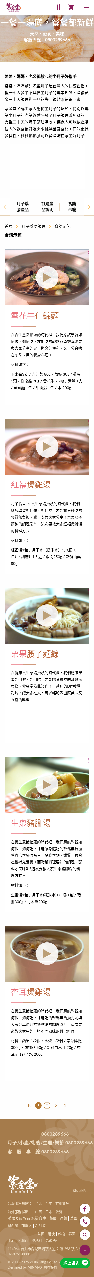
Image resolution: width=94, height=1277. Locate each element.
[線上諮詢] (85, 1263)
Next (89, 207)
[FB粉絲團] (85, 1209)
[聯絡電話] (85, 1221)
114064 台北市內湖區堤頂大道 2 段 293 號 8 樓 (45, 1249)
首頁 (9, 227)
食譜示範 (72, 207)
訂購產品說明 (47, 207)
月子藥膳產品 (23, 207)
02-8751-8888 (19, 1254)
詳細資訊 (62, 1203)
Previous (5, 207)
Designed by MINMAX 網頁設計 (32, 1267)
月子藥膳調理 (34, 227)
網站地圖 (79, 1191)
